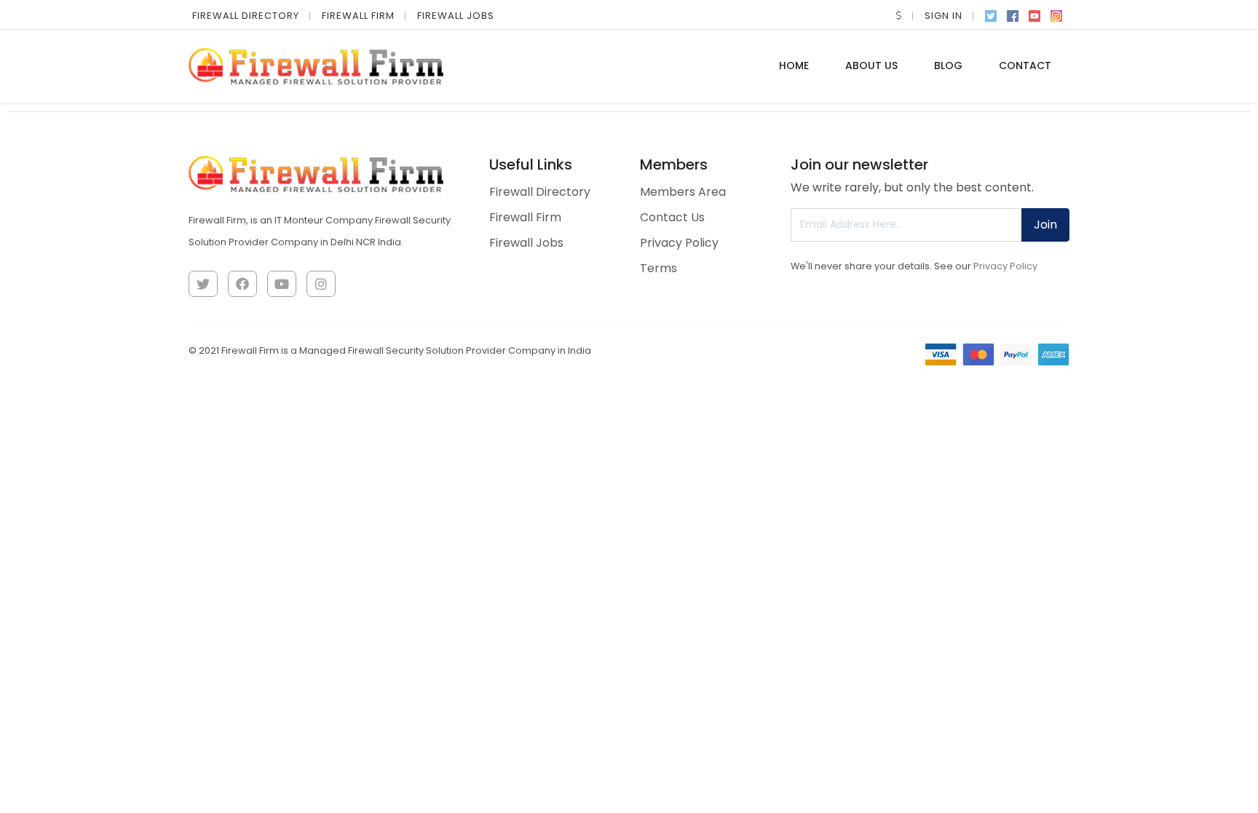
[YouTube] (1034, 14)
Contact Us (672, 217)
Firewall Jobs (455, 16)
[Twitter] (991, 14)
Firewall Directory (245, 16)
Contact (1025, 65)
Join (1045, 224)
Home (794, 65)
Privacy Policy (679, 242)
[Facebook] (1012, 14)
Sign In (943, 16)
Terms (658, 268)
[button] (899, 16)
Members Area (683, 191)
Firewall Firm (358, 16)
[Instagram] (1056, 14)
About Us (871, 65)
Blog (948, 65)
